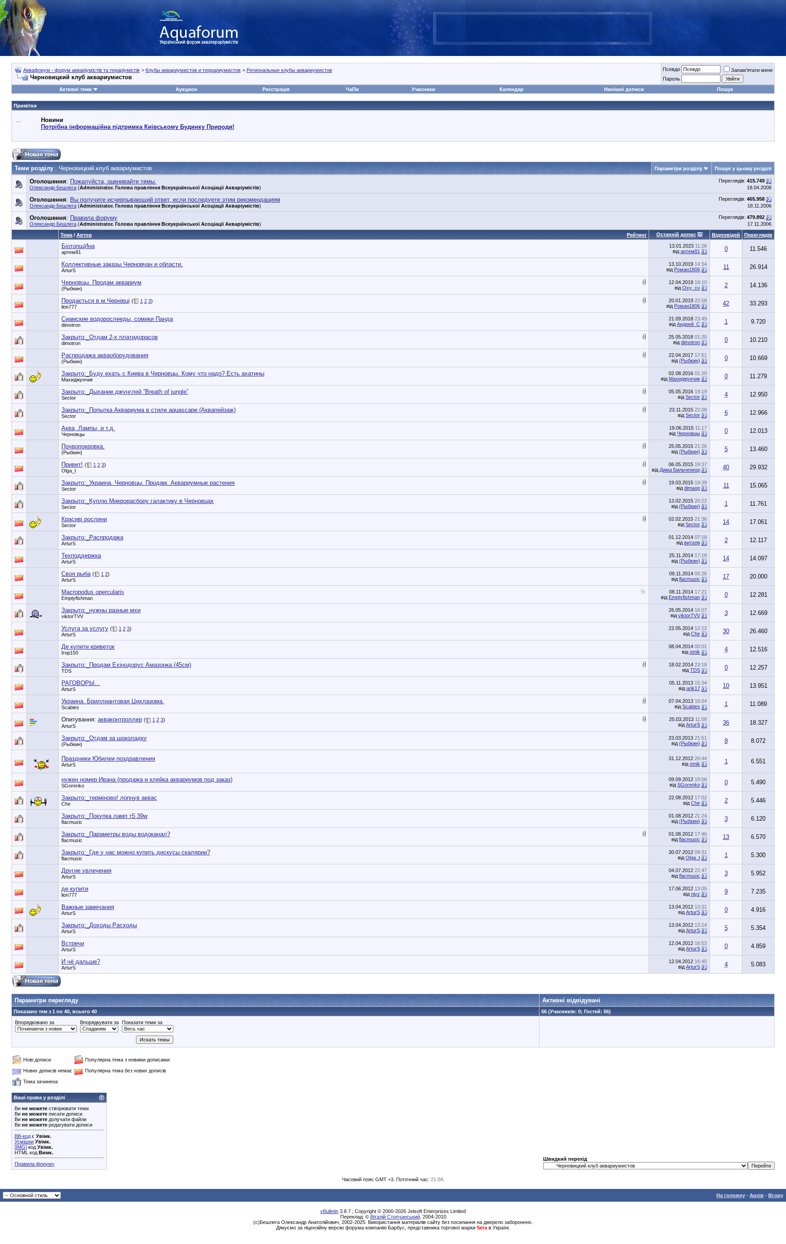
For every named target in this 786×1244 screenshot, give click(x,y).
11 (726, 267)
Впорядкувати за (99, 1022)
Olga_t (68, 470)
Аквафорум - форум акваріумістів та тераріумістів (81, 70)
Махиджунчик (77, 379)
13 (726, 836)
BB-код (22, 1136)
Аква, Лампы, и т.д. (88, 428)
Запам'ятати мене (752, 70)
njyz (695, 894)
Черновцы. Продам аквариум (101, 282)
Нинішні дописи (624, 89)
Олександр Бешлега (53, 187)
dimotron (71, 325)
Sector (68, 398)
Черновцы (73, 434)
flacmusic (689, 579)
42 (726, 303)
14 (726, 521)
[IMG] (21, 1147)
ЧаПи (352, 89)
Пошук (725, 89)
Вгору (775, 1195)
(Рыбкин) (71, 288)
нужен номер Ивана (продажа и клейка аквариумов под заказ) (146, 779)
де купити (74, 888)
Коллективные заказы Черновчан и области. (122, 264)
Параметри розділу (678, 168)
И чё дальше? (80, 961)
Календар (511, 89)
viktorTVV (72, 616)
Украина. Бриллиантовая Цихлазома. (112, 701)
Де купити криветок (88, 646)
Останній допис (676, 234)
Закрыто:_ (109, 337)
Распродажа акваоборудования (104, 355)
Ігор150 (69, 652)
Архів (757, 1195)
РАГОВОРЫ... (80, 683)
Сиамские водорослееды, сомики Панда (117, 318)
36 (726, 722)
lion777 (69, 307)
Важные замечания (87, 907)
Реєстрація (275, 89)
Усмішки (24, 1141)
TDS (66, 671)
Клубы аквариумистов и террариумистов (193, 70)
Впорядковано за (34, 1022)
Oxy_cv (691, 287)
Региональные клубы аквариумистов (289, 70)
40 (726, 467)
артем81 (71, 252)
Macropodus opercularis (92, 592)
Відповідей (726, 235)
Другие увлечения (86, 870)
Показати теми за (142, 1022)
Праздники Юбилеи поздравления (108, 758)
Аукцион (186, 89)
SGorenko (72, 785)
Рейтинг (637, 235)
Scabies (70, 707)
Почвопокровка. (83, 446)
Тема (66, 235)
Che (695, 633)
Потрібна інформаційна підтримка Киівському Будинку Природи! (137, 126)
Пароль (671, 78)
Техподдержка (81, 555)
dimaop (692, 488)
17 (726, 576)
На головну (730, 1195)
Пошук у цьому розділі (743, 168)
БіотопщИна (78, 246)
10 (726, 685)
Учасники (423, 89)
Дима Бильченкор (680, 469)
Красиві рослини (84, 519)
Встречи (72, 943)
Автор (84, 235)
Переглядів (758, 235)
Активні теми (75, 89)
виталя (692, 542)
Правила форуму (35, 1164)
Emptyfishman (77, 598)
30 (726, 631)
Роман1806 (687, 269)
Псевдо (671, 69)
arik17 (693, 688)
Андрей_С (688, 324)
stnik (695, 652)
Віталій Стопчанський (395, 1216)
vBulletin (329, 1211)
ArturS (68, 270)
